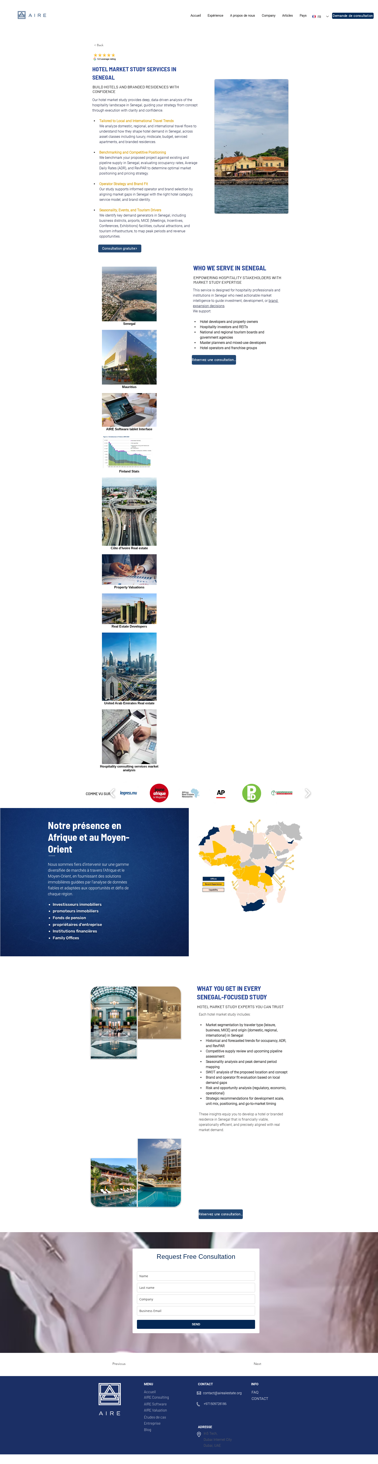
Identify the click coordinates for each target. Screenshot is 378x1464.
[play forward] (308, 793)
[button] (215, 16)
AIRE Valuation (155, 1410)
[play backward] (112, 793)
